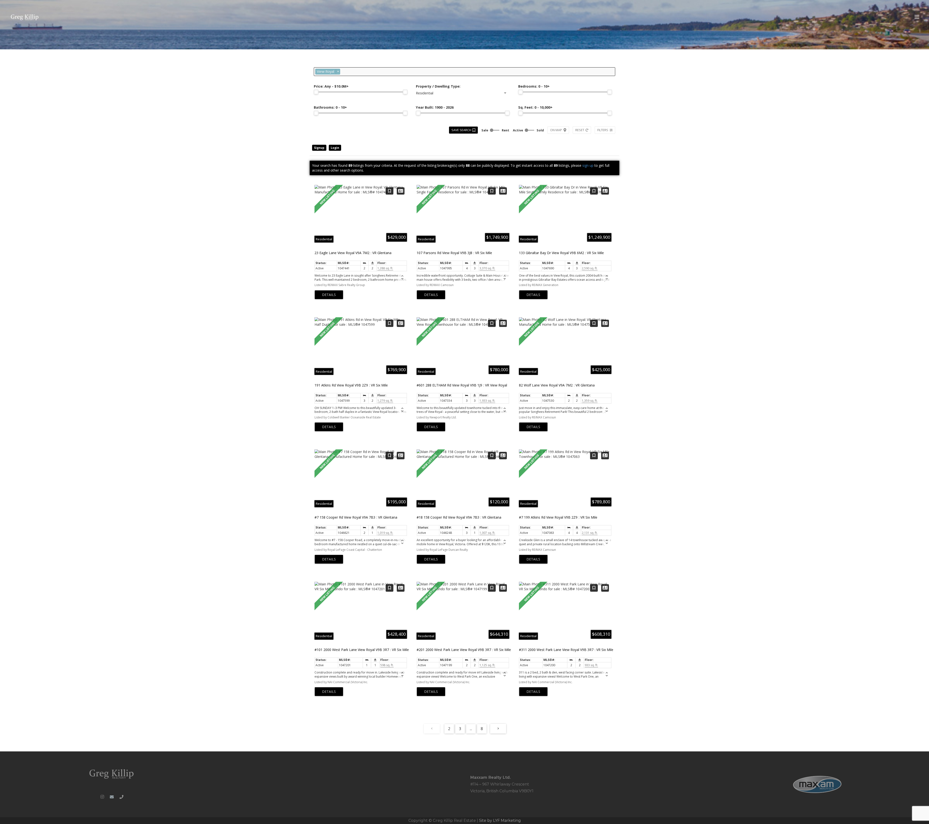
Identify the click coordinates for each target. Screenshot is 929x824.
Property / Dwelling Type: (438, 86)
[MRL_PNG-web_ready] (817, 784)
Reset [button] (579, 130)
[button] (916, 17)
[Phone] (121, 797)
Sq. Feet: (535, 107)
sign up (587, 165)
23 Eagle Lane (353, 252)
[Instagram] (102, 797)
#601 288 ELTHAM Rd (462, 385)
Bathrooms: (330, 107)
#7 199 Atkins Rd (558, 517)
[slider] (316, 92)
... (471, 728)
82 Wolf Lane (557, 385)
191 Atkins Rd (351, 385)
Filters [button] (602, 130)
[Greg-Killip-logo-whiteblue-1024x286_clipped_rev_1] (112, 773)
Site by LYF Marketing (500, 820)
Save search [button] (461, 130)
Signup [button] (319, 148)
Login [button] (335, 148)
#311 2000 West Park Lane (566, 649)
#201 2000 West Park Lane (464, 649)
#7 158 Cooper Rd (356, 517)
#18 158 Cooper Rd (459, 517)
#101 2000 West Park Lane (362, 649)
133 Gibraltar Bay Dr (561, 252)
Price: (331, 86)
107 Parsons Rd (454, 252)
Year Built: (435, 107)
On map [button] (556, 130)
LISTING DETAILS (329, 294)
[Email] (112, 797)
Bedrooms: (534, 86)
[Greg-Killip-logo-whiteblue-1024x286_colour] (25, 17)
